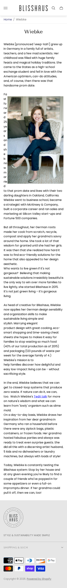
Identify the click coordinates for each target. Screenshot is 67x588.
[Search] (53, 8)
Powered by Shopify (39, 579)
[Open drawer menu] (5, 8)
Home (8, 20)
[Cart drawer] (61, 8)
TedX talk (40, 396)
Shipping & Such (16, 547)
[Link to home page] (13, 518)
